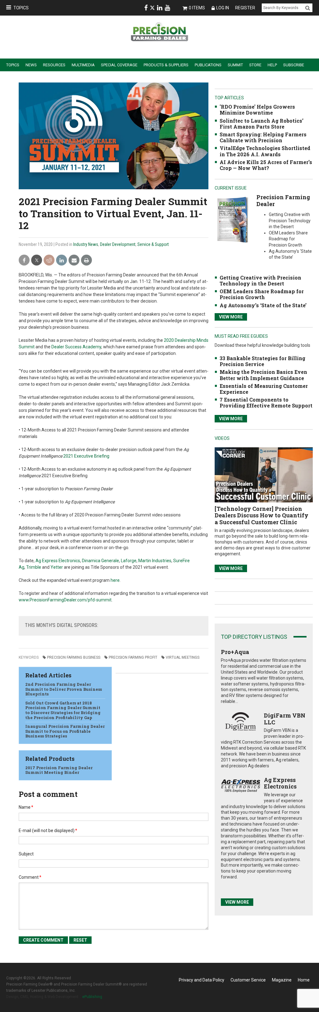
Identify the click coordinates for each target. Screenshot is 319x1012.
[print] (86, 260)
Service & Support (153, 244)
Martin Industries (154, 560)
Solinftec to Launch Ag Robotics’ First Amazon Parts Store (261, 123)
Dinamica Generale (100, 560)
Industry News (85, 244)
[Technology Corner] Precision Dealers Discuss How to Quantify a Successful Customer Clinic (261, 515)
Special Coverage (119, 65)
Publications (208, 65)
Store (255, 65)
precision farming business (73, 657)
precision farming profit (133, 657)
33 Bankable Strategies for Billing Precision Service (262, 361)
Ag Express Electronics (58, 560)
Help (272, 65)
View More (231, 316)
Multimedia (83, 65)
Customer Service (248, 979)
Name (26, 807)
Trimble (33, 567)
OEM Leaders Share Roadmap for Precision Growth (262, 294)
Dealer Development (118, 244)
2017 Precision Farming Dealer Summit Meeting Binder (59, 770)
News (31, 65)
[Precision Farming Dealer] (232, 220)
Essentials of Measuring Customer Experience (264, 389)
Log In (222, 7)
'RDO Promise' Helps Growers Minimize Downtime (257, 109)
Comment (30, 877)
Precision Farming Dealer (283, 200)
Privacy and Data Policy (201, 979)
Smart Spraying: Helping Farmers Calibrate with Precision (263, 137)
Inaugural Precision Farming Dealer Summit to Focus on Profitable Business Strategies (65, 731)
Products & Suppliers (166, 65)
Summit (235, 65)
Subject (26, 853)
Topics (21, 7)
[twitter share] (36, 260)
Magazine (282, 979)
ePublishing (92, 997)
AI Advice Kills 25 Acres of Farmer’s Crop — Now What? (266, 165)
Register (245, 7)
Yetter (56, 567)
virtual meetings (182, 657)
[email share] (74, 260)
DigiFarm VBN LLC (284, 719)
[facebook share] (24, 260)
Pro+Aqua (235, 652)
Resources (54, 65)
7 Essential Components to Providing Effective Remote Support (266, 402)
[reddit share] (49, 260)
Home (304, 979)
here (115, 580)
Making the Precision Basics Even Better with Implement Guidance (263, 375)
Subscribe (293, 65)
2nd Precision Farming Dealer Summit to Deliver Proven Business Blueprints (63, 689)
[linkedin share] (61, 260)
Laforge (128, 560)
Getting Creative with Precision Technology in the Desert (260, 280)
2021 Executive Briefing (86, 456)
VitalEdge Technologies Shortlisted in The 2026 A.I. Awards (265, 151)
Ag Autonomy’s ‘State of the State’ (263, 305)
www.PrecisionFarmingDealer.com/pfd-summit (65, 599)
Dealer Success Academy (76, 346)
